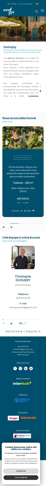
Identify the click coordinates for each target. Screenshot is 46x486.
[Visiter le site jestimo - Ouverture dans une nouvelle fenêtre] (22, 435)
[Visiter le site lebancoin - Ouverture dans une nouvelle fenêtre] (28, 417)
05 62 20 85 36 (23, 346)
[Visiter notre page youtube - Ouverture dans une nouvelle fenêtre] (31, 368)
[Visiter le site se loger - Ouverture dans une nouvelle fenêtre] (13, 418)
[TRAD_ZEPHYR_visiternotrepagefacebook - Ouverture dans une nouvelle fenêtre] (15, 368)
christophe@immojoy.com (23, 349)
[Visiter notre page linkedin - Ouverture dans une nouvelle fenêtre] (25, 368)
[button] (11, 227)
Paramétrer (21, 471)
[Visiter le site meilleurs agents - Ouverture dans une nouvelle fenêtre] (22, 400)
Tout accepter (21, 477)
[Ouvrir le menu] (42, 10)
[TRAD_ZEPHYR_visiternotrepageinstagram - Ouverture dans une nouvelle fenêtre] (20, 368)
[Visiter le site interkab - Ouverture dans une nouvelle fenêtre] (22, 383)
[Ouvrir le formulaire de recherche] (36, 11)
